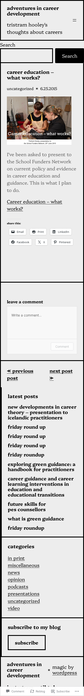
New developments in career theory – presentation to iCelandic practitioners (42, 412)
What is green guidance (36, 518)
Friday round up (27, 427)
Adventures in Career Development (33, 10)
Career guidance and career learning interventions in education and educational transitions (41, 486)
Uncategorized (20, 88)
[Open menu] (74, 20)
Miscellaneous (23, 565)
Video (14, 607)
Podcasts (18, 586)
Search (7, 44)
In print (16, 557)
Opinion (16, 579)
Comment (62, 346)
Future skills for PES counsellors (27, 506)
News (14, 572)
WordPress (64, 672)
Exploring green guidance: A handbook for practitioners (41, 466)
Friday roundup (26, 454)
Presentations (23, 593)
